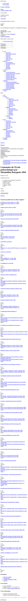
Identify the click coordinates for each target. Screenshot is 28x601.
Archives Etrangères (10, 88)
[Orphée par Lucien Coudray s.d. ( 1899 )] (10, 203)
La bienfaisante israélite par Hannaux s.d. (9, 311)
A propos (5, 139)
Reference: (3, 175)
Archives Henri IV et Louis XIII (13, 73)
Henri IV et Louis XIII (11, 54)
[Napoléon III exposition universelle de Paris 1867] (12, 537)
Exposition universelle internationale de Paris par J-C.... (11, 488)
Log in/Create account (8, 41)
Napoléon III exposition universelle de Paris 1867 (10, 541)
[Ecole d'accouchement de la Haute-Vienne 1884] (11, 226)
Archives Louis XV (10, 76)
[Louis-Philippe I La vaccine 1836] (8, 259)
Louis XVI (8, 57)
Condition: (3, 177)
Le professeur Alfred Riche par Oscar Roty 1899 (10, 435)
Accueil (5, 96)
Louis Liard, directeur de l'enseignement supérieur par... (11, 449)
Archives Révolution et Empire (12, 83)
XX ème (8, 66)
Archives (8, 116)
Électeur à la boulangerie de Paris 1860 (8, 460)
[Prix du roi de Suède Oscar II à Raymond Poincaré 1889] (13, 408)
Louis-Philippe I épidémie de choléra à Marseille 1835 (11, 375)
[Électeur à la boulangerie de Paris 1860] (9, 456)
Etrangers (8, 60)
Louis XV (8, 56)
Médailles (5, 80)
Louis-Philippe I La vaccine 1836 (7, 263)
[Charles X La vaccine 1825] (14, 248)
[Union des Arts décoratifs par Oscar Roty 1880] (11, 214)
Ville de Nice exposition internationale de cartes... (10, 389)
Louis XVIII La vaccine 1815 (6, 241)
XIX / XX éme (9, 58)
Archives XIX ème (10, 84)
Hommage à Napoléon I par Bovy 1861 (8, 299)
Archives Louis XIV (10, 74)
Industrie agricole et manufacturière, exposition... (10, 502)
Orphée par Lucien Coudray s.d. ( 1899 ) (8, 207)
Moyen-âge (8, 52)
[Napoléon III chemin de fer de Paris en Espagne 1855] (13, 419)
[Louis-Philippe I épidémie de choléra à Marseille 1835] (13, 371)
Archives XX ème (10, 85)
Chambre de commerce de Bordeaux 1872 (9, 274)
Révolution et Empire (10, 63)
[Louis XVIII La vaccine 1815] (7, 237)
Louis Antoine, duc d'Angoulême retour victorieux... (10, 325)
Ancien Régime (9, 62)
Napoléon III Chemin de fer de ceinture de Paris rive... (11, 339)
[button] (4, 51)
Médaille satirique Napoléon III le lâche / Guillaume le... (11, 566)
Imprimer (2, 195)
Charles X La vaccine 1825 (6, 251)
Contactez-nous (6, 578)
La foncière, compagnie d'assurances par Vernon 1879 (11, 401)
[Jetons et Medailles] (5, 7)
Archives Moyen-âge (10, 72)
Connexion (3, 35)
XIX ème (8, 65)
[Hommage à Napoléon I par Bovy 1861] (10, 295)
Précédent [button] (3, 154)
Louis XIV (8, 55)
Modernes (8, 67)
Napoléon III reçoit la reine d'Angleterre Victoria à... (11, 364)
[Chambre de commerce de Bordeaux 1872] (10, 270)
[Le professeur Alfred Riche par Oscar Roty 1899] (11, 431)
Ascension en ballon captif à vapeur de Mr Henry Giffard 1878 (12, 529)
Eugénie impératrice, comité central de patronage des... (11, 474)
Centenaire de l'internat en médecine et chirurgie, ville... (11, 288)
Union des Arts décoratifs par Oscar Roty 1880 (9, 218)
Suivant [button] (2, 152)
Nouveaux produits (7, 577)
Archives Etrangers (10, 79)
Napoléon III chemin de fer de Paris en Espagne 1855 (11, 423)
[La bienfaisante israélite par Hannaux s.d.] (10, 307)
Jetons (4, 71)
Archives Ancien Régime (11, 82)
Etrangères (8, 68)
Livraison (5, 137)
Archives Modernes (10, 86)
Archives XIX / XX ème (11, 78)
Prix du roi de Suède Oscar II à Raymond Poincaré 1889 (11, 412)
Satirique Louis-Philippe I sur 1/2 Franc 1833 (9, 552)
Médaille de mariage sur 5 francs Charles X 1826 (10, 350)
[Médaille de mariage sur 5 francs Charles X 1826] (12, 346)
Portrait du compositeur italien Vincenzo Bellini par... (11, 516)
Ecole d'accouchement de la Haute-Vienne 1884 (10, 230)
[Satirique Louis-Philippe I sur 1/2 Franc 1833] (11, 548)
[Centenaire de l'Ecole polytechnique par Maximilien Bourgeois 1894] (15, 161)
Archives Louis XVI (10, 77)
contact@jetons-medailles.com (13, 588)
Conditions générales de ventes (10, 579)
